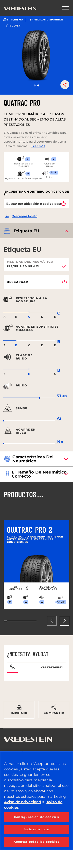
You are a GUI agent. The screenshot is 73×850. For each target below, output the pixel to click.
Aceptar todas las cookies (36, 842)
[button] (34, 85)
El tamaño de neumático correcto (39, 474)
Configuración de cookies (36, 817)
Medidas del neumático (30, 261)
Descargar (17, 282)
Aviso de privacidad (22, 802)
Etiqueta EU (26, 230)
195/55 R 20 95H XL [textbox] (23, 266)
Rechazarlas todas (36, 829)
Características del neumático (33, 458)
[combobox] (36, 268)
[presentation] (52, 621)
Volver (15, 26)
